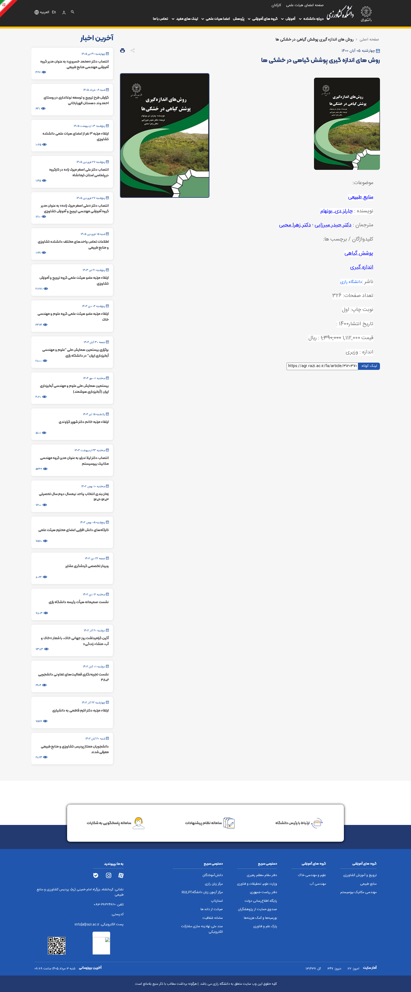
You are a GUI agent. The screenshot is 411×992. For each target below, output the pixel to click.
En (54, 12)
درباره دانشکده (313, 19)
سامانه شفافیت (212, 918)
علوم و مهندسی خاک (312, 875)
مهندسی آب (318, 884)
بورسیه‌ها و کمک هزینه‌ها (260, 918)
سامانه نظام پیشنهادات (203, 822)
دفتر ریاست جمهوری (263, 892)
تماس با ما (160, 19)
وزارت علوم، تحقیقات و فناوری (257, 884)
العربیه (44, 12)
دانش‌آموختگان (212, 875)
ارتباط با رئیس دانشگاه (292, 822)
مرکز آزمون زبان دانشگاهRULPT (202, 892)
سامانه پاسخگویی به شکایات (109, 822)
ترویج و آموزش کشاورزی (360, 875)
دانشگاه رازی (351, 282)
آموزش (290, 19)
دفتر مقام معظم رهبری (262, 875)
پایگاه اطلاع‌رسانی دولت (261, 901)
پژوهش (238, 19)
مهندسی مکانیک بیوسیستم (358, 892)
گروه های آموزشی (265, 19)
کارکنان (276, 5)
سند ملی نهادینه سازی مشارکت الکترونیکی (202, 929)
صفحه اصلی (369, 40)
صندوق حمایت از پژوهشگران (257, 909)
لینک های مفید (187, 19)
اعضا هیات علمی (218, 19)
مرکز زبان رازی (214, 884)
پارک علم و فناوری (265, 926)
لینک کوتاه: (369, 366)
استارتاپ (217, 901)
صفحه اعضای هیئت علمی (305, 5)
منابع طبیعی (368, 884)
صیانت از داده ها (211, 909)
